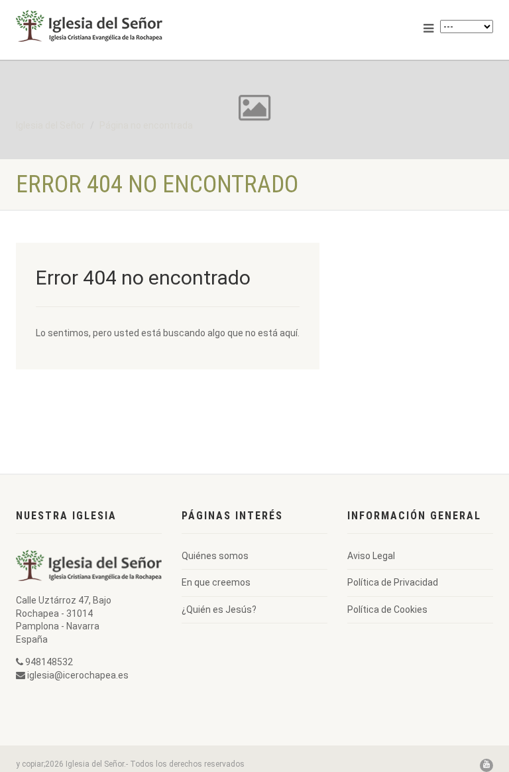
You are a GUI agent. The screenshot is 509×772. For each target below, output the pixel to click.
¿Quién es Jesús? (219, 609)
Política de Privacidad (392, 582)
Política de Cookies (387, 609)
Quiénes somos (215, 555)
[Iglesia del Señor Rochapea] (130, 26)
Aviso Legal (371, 555)
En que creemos (216, 582)
